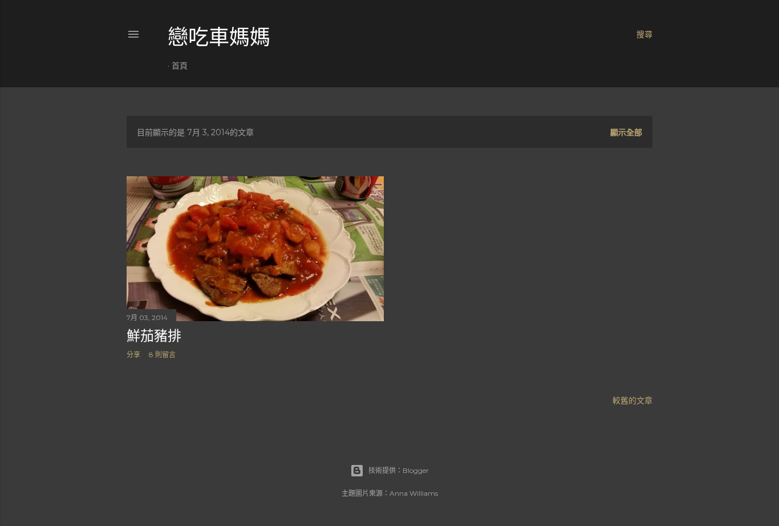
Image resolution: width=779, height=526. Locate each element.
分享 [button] (133, 354)
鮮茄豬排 (154, 336)
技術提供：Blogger (398, 470)
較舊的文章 (632, 400)
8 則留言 (162, 354)
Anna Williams (414, 493)
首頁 (180, 65)
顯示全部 (626, 132)
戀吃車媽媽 (219, 37)
